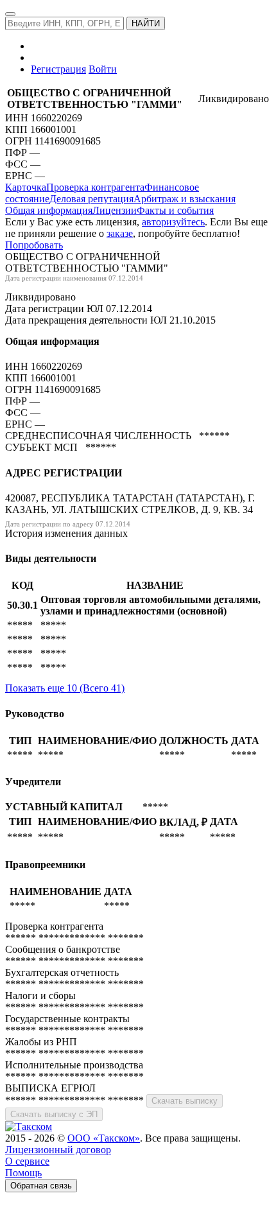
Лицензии (114, 210)
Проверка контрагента (95, 187)
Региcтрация (58, 69)
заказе (120, 233)
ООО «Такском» (103, 1138)
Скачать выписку (184, 1101)
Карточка (25, 187)
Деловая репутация (91, 198)
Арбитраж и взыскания (185, 198)
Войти (103, 69)
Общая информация (48, 210)
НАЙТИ (146, 23)
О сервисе (27, 1161)
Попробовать (34, 244)
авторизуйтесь (173, 221)
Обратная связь (41, 1185)
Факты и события (175, 210)
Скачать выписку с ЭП (54, 1114)
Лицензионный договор (58, 1149)
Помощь (23, 1172)
